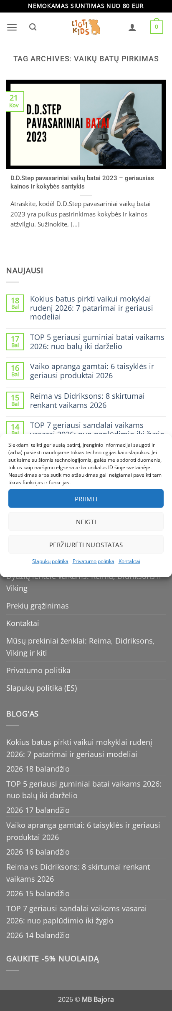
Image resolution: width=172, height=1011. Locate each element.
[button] (12, 27)
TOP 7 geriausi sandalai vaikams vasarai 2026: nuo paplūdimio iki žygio (97, 430)
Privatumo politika (93, 561)
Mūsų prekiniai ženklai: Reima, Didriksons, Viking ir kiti (80, 647)
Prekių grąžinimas (37, 606)
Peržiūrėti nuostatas (86, 544)
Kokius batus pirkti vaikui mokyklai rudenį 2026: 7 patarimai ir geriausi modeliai (91, 308)
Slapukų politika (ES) (41, 688)
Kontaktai (129, 561)
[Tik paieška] (32, 27)
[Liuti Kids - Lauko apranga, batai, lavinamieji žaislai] (86, 27)
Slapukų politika (50, 561)
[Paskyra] (132, 27)
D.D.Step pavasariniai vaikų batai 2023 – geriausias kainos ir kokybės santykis (82, 182)
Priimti (86, 498)
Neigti (86, 521)
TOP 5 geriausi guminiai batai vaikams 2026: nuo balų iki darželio (97, 342)
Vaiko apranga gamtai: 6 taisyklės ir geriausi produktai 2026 (92, 371)
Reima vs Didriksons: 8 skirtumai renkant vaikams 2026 (87, 401)
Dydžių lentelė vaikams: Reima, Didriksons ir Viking (84, 582)
